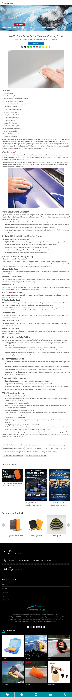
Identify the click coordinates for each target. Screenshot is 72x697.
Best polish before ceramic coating (37, 448)
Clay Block (28, 658)
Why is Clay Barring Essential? (11, 96)
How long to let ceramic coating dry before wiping (41, 452)
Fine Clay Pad (56, 536)
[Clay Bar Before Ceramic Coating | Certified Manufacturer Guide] (12, 475)
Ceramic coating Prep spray (57, 445)
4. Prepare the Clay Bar (10, 112)
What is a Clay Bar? (8, 93)
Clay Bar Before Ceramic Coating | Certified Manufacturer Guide (12, 485)
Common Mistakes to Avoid (11, 134)
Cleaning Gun (51, 684)
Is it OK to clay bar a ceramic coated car (14, 445)
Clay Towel (5, 684)
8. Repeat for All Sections (11, 123)
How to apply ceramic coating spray (13, 452)
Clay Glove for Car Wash (15, 536)
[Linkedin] (31, 627)
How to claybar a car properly (37, 445)
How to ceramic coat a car (58, 448)
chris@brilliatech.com (15, 570)
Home (4, 584)
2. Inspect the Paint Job (10, 106)
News (4, 596)
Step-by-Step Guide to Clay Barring (13, 101)
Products (5, 588)
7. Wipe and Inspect (9, 120)
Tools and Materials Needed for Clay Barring (15, 98)
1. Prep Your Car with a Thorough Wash (15, 104)
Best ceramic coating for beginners (36, 455)
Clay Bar (4, 658)
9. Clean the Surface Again (11, 126)
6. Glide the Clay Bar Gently (11, 117)
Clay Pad (50, 658)
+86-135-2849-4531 (14, 553)
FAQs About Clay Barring (10, 136)
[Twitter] (34, 627)
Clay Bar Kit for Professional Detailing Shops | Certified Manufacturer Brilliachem (34, 504)
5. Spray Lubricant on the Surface (13, 115)
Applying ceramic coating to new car (13, 448)
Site (56, 39)
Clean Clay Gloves (36, 536)
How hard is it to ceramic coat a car (13, 455)
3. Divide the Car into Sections (12, 109)
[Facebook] (28, 627)
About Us (5, 592)
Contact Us (6, 600)
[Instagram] (40, 627)
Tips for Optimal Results (10, 131)
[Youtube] (37, 627)
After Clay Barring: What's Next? (12, 128)
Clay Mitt (27, 684)
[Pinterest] (44, 627)
